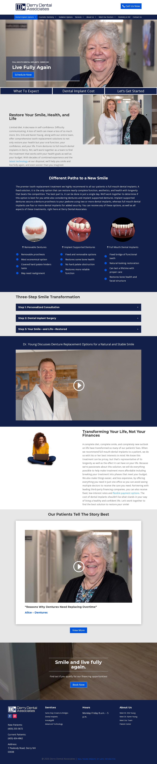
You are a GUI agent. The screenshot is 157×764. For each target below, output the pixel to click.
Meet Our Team (126, 720)
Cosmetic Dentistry (46, 17)
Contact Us (137, 17)
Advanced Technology (54, 724)
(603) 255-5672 (15, 728)
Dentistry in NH (124, 17)
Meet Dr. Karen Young (128, 717)
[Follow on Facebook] (10, 716)
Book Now (79, 684)
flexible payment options (126, 493)
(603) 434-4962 (15, 738)
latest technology (18, 161)
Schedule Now (23, 74)
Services (78, 17)
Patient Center (125, 724)
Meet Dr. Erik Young (127, 713)
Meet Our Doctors (106, 17)
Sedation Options (66, 17)
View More (78, 630)
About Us (90, 17)
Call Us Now (133, 6)
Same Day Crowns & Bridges (56, 713)
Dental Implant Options (24, 17)
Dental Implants (51, 717)
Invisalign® (49, 720)
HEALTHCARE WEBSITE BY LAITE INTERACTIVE (96, 759)
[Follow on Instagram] (15, 716)
